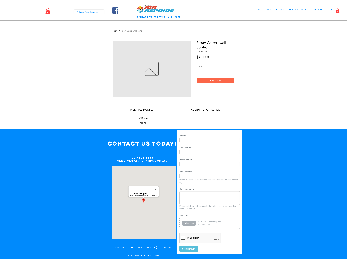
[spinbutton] (202, 71)
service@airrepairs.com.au (142, 160)
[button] (47, 11)
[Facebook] (115, 10)
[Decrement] (198, 71)
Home (115, 30)
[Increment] (207, 71)
